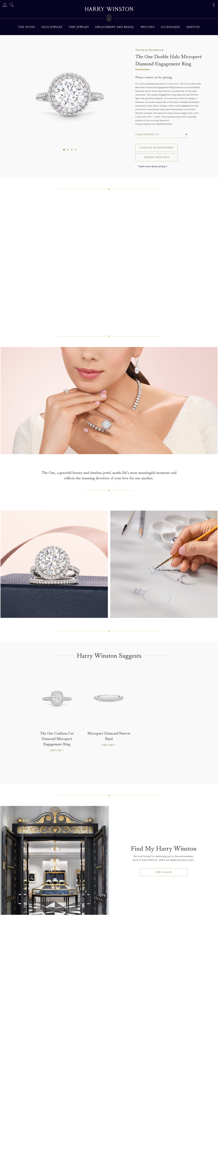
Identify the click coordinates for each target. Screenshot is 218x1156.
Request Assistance (156, 157)
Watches (148, 27)
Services (193, 27)
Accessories (170, 27)
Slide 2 (72, 150)
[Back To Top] (212, 1150)
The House (26, 27)
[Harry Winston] (109, 9)
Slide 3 (75, 150)
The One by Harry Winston (149, 50)
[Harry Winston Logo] (109, 18)
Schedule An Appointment (156, 147)
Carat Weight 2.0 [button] (147, 134)
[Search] (11, 5)
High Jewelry (52, 27)
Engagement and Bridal (114, 27)
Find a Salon (163, 872)
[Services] (4, 5)
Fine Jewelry (79, 27)
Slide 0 (64, 150)
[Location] (214, 5)
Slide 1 (68, 150)
